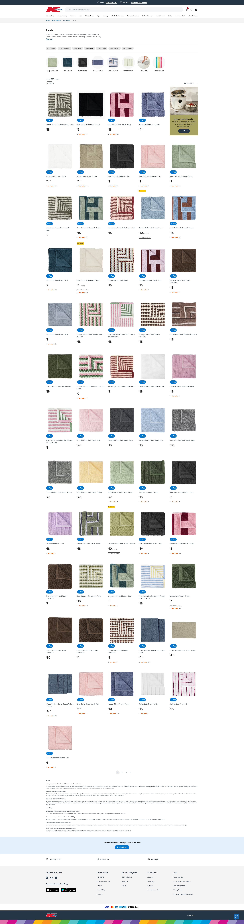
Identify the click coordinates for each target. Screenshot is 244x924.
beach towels (60, 795)
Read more (49, 39)
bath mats (170, 786)
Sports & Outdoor (132, 16)
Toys (98, 16)
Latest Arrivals (180, 16)
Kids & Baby (89, 16)
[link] (184, 111)
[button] (196, 10)
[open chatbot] (236, 917)
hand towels (154, 786)
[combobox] (124, 9)
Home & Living (62, 16)
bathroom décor (59, 830)
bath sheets (141, 786)
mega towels (51, 795)
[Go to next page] (131, 772)
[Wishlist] (191, 10)
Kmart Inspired (193, 16)
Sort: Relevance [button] (189, 83)
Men (80, 16)
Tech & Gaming (147, 16)
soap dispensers (89, 830)
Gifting (170, 16)
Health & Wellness (117, 16)
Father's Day (50, 16)
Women (73, 16)
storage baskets (80, 830)
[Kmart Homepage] (54, 9)
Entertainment (160, 16)
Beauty (106, 16)
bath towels (126, 786)
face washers (161, 786)
